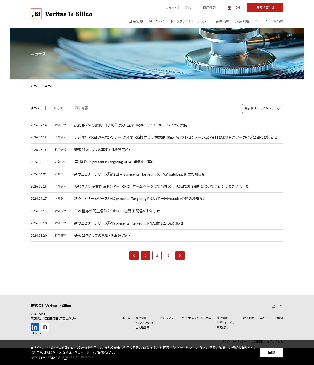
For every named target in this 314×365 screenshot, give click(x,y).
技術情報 (222, 318)
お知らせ (57, 108)
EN (238, 7)
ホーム (34, 85)
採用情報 (209, 8)
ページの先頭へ (298, 308)
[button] (145, 317)
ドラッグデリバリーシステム (195, 318)
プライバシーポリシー (180, 8)
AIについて (166, 318)
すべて (36, 108)
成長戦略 (248, 318)
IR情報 (279, 318)
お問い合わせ (265, 7)
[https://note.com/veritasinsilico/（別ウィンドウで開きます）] (45, 327)
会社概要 (141, 318)
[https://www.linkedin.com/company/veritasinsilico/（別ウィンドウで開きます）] (35, 327)
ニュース (265, 318)
